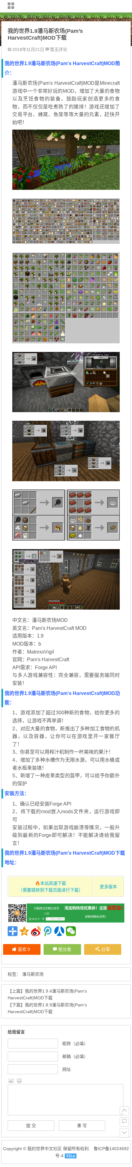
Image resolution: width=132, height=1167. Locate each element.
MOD (46, 16)
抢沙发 (64, 949)
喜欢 (24, 949)
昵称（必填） (75, 1043)
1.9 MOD (64, 16)
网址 (66, 1069)
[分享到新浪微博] (36, 931)
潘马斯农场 (33, 974)
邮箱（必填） (75, 1056)
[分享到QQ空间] (24, 931)
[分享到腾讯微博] (47, 931)
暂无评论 (58, 49)
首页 (31, 16)
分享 (105, 949)
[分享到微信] (71, 931)
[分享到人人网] (59, 931)
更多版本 (108, 886)
